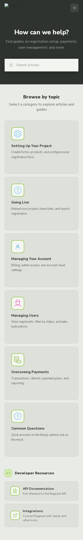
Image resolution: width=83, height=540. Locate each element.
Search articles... (28, 65)
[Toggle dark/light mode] (74, 8)
